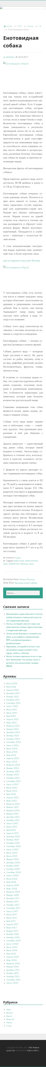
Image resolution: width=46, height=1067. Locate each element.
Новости (10, 1019)
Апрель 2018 (12, 885)
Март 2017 (11, 927)
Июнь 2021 (11, 826)
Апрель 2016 (12, 957)
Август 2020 (12, 849)
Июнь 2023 (11, 791)
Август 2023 (12, 784)
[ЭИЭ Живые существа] (23, 14)
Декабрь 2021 (13, 817)
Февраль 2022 (13, 810)
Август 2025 (12, 706)
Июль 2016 (11, 947)
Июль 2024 (11, 748)
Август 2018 (12, 875)
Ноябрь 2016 (12, 934)
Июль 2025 (11, 709)
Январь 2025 (12, 729)
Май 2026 (11, 686)
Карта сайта (32, 1050)
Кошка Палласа (27, 579)
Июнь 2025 (11, 713)
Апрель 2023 (12, 797)
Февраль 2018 (13, 891)
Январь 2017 (12, 931)
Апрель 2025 (12, 719)
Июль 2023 (11, 787)
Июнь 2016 (11, 950)
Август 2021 (12, 823)
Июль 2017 (11, 914)
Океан (9, 1022)
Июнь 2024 (11, 752)
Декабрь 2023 (13, 771)
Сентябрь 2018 (13, 872)
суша (31, 563)
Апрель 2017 (12, 924)
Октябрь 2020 (13, 843)
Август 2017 (12, 911)
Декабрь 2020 (13, 836)
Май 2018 (11, 882)
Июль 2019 (11, 856)
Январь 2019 (12, 859)
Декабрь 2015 (13, 970)
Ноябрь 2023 (12, 774)
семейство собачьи (18, 563)
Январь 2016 (12, 966)
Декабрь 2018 (13, 862)
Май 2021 (11, 830)
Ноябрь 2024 (12, 735)
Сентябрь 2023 (13, 781)
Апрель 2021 (12, 833)
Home (9, 26)
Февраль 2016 (13, 963)
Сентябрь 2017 (13, 908)
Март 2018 (11, 888)
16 (40, 26)
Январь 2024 (12, 768)
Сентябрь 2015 (13, 979)
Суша (17, 557)
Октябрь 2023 (13, 778)
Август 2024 (12, 745)
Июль (30, 26)
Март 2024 (11, 761)
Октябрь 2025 (13, 699)
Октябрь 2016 (13, 937)
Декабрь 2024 (13, 732)
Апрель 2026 (12, 690)
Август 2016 (12, 944)
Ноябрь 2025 (12, 696)
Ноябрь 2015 (12, 973)
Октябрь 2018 (13, 869)
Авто (8, 1009)
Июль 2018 (11, 879)
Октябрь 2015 (13, 976)
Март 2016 (11, 960)
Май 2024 (11, 755)
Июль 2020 (11, 852)
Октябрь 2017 (13, 905)
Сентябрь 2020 (13, 846)
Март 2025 (11, 722)
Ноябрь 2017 (12, 901)
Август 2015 (12, 983)
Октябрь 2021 (13, 820)
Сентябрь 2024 (13, 742)
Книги (9, 1016)
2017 (20, 26)
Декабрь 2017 (13, 898)
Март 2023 (11, 800)
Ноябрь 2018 (12, 865)
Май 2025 (11, 716)
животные (19, 560)
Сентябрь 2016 (13, 940)
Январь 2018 (12, 895)
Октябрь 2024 (13, 739)
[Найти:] (23, 593)
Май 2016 (11, 953)
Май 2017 (11, 921)
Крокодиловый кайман (26, 582)
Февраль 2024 (13, 765)
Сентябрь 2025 (13, 703)
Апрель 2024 (12, 758)
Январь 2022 (12, 813)
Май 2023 (11, 794)
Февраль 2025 (13, 726)
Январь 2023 (12, 807)
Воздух (9, 1012)
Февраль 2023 (13, 804)
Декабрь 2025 (13, 693)
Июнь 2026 (11, 683)
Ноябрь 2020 (12, 839)
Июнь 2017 (11, 918)
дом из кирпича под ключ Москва (21, 260)
